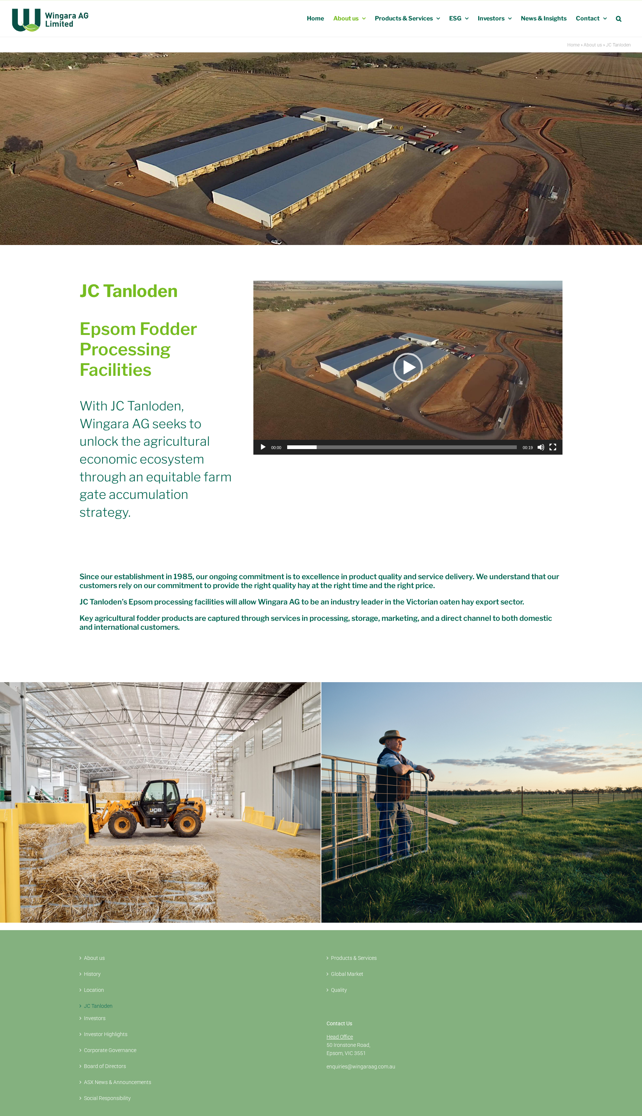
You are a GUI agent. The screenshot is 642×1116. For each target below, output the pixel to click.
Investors (95, 1018)
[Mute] (541, 447)
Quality (339, 990)
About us (593, 45)
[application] (407, 368)
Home (573, 45)
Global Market (347, 974)
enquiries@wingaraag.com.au (361, 1067)
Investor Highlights (105, 1034)
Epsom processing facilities (176, 601)
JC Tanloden (98, 1006)
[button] (619, 18)
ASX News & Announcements (117, 1082)
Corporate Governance (110, 1050)
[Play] (263, 447)
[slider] (402, 447)
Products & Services (354, 958)
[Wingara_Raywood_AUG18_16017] (160, 685)
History (92, 974)
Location (94, 990)
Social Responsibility (107, 1098)
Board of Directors (105, 1066)
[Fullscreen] (553, 447)
